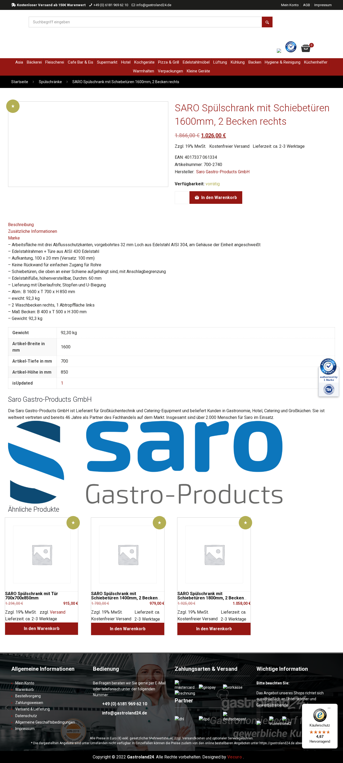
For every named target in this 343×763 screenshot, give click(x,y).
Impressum (323, 5)
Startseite (19, 82)
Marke (14, 238)
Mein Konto (290, 5)
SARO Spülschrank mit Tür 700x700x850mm (31, 595)
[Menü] (329, 710)
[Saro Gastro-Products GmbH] (145, 502)
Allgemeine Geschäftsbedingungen (45, 722)
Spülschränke (50, 82)
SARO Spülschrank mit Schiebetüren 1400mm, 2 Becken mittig (124, 598)
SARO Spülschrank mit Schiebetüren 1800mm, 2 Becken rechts (210, 598)
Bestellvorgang (28, 696)
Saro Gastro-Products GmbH (222, 171)
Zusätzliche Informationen (32, 231)
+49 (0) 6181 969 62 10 (111, 5)
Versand (57, 612)
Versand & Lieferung (32, 709)
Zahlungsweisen (29, 703)
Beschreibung (21, 224)
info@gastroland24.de (153, 5)
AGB (306, 5)
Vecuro (234, 757)
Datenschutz (26, 716)
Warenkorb (24, 689)
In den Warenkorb (219, 197)
